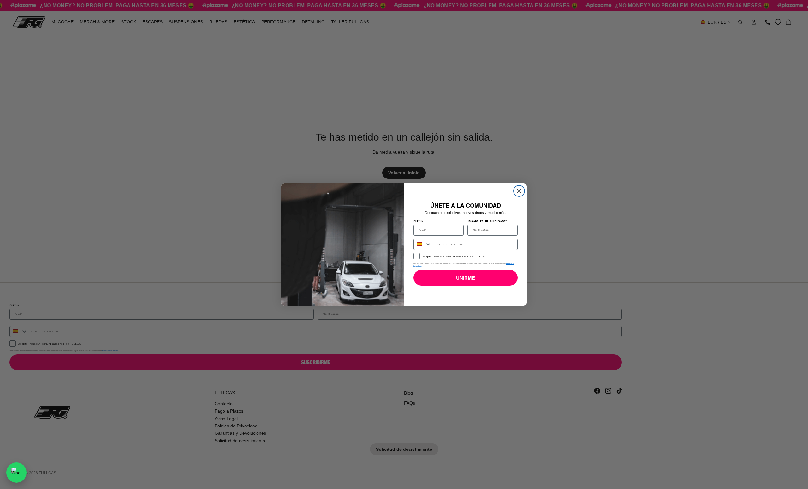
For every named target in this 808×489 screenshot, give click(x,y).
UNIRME (465, 278)
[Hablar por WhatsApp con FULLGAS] (16, 472)
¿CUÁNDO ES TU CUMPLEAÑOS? (487, 221)
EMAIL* (418, 221)
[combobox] (423, 244)
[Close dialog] (519, 190)
